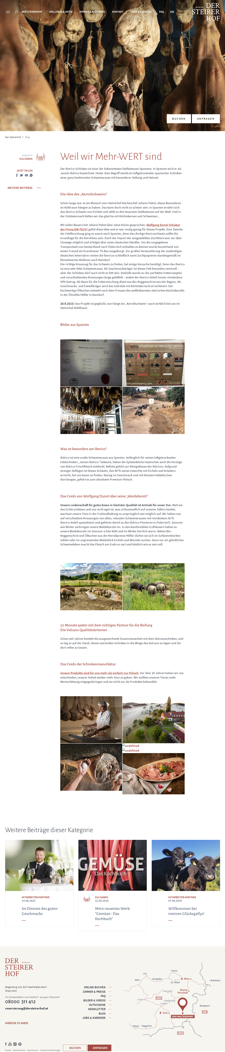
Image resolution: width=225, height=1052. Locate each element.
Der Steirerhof (32, 11)
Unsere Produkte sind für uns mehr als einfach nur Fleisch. (99, 673)
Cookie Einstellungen (50, 1050)
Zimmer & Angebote (92, 11)
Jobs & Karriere (94, 1018)
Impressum (32, 1050)
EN (172, 12)
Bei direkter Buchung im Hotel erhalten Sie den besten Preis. (194, 92)
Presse (8, 1050)
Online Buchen (95, 987)
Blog (102, 1013)
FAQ (161, 11)
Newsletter (97, 1009)
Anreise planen (16, 1023)
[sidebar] (8, 12)
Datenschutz (19, 1050)
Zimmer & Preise (94, 992)
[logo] (206, 12)
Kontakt (117, 11)
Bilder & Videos (94, 1000)
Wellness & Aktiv (60, 11)
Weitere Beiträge (20, 188)
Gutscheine (97, 1005)
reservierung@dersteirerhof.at (26, 1008)
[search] (16, 12)
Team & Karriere (141, 11)
